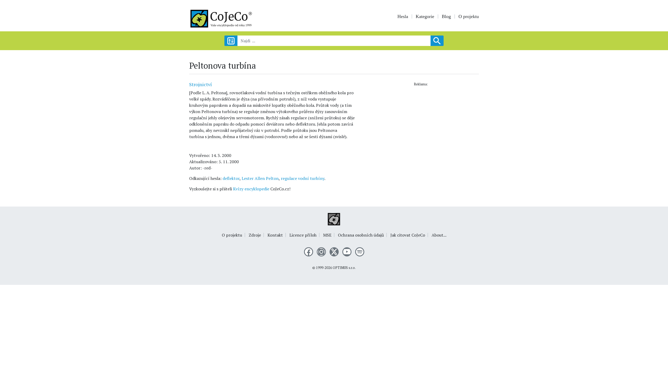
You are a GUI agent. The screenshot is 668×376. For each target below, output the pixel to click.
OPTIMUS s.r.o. (344, 268)
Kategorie (425, 16)
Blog (446, 16)
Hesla (402, 16)
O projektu (468, 16)
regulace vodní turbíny (302, 178)
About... (439, 235)
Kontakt (275, 235)
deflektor (231, 178)
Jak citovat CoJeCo (407, 235)
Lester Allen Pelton (260, 178)
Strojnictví (200, 84)
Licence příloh (303, 235)
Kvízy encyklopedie (251, 189)
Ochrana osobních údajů (361, 235)
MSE (327, 235)
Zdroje (255, 235)
